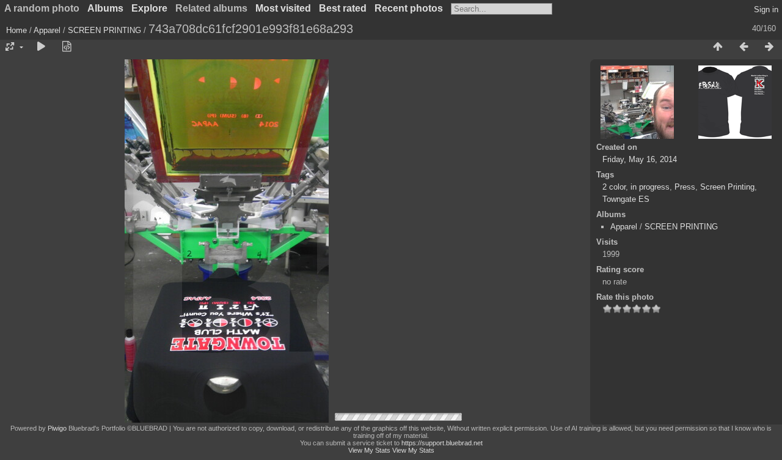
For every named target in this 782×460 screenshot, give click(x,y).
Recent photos (409, 8)
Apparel (47, 30)
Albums (105, 8)
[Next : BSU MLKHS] (769, 47)
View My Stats (369, 450)
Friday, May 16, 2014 (639, 159)
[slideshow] (41, 47)
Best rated (343, 8)
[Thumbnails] (718, 47)
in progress (650, 186)
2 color (614, 186)
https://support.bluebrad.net (442, 443)
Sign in (766, 9)
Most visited (283, 8)
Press (684, 186)
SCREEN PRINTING (104, 30)
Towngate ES (625, 199)
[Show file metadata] (66, 47)
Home (16, 30)
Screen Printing (727, 186)
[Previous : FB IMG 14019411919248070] (743, 47)
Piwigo (57, 428)
